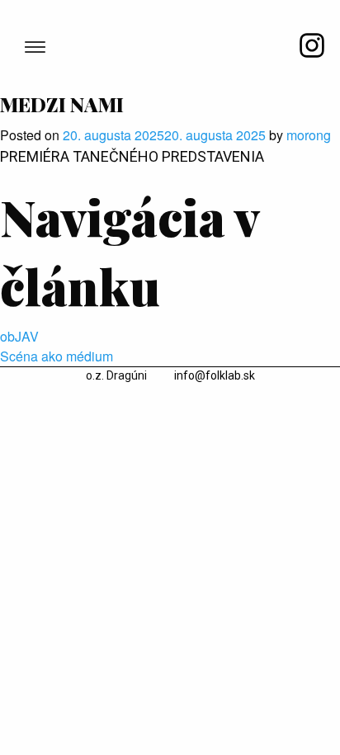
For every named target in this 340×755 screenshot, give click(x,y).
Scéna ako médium (56, 356)
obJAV (19, 336)
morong (308, 134)
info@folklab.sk (214, 375)
